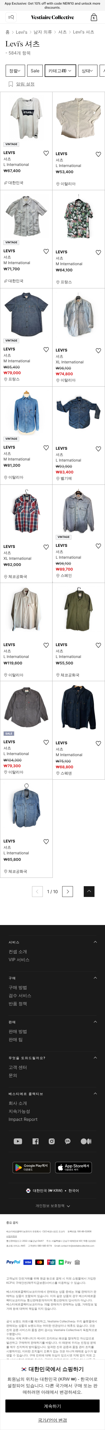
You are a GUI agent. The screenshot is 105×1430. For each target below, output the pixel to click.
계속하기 (52, 1406)
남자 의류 (43, 32)
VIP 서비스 (19, 959)
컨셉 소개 (18, 951)
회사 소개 (18, 1103)
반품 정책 (18, 1003)
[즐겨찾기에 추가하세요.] (46, 153)
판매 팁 (16, 1039)
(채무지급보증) (36, 1282)
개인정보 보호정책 (50, 1206)
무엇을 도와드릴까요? (27, 1058)
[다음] (67, 891)
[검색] (11, 17)
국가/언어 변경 (52, 1420)
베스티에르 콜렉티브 (26, 1094)
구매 (12, 978)
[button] (94, 17)
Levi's (21, 32)
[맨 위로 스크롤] (89, 891)
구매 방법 (18, 987)
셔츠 (62, 32)
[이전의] (37, 891)
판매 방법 (18, 1031)
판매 (12, 1022)
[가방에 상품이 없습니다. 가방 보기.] (94, 17)
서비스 (14, 942)
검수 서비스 (20, 995)
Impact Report (23, 1119)
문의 (13, 1075)
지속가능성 (19, 1111)
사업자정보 (11, 1236)
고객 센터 (18, 1067)
